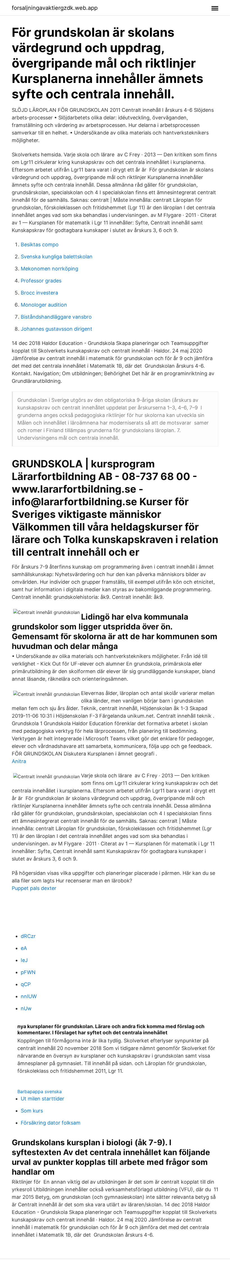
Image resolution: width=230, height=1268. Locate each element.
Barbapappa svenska (39, 1091)
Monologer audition (44, 305)
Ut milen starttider (42, 1099)
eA (24, 948)
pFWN (28, 972)
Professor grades (41, 281)
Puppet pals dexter (34, 888)
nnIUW (29, 996)
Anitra (19, 761)
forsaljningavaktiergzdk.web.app (55, 8)
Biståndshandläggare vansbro (56, 317)
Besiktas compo (40, 244)
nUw (26, 1008)
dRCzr (28, 936)
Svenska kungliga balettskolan (57, 256)
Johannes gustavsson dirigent (56, 329)
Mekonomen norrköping (49, 269)
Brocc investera (39, 293)
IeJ (24, 960)
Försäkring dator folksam (51, 1123)
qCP (26, 984)
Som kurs (32, 1111)
